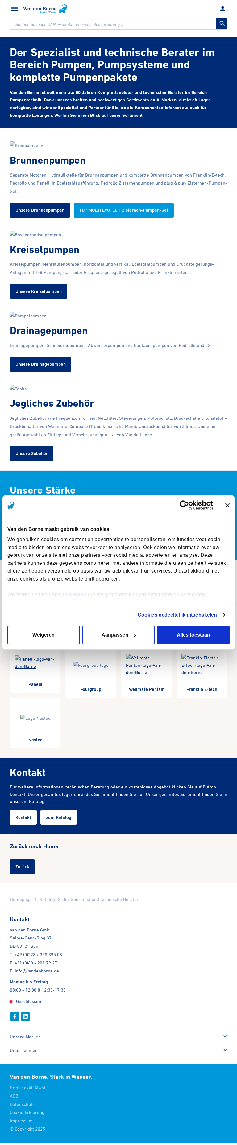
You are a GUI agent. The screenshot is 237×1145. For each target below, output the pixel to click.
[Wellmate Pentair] (146, 669)
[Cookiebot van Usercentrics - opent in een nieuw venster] (186, 505)
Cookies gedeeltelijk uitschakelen (177, 614)
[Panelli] (35, 667)
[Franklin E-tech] (201, 669)
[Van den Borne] (45, 9)
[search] (118, 24)
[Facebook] (14, 1016)
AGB (14, 1095)
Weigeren (43, 635)
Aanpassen (115, 635)
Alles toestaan (193, 635)
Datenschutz (22, 1104)
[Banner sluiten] (227, 505)
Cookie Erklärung (27, 1112)
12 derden (74, 594)
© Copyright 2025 (27, 1128)
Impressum (21, 1120)
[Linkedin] (25, 1016)
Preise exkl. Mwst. (28, 1087)
